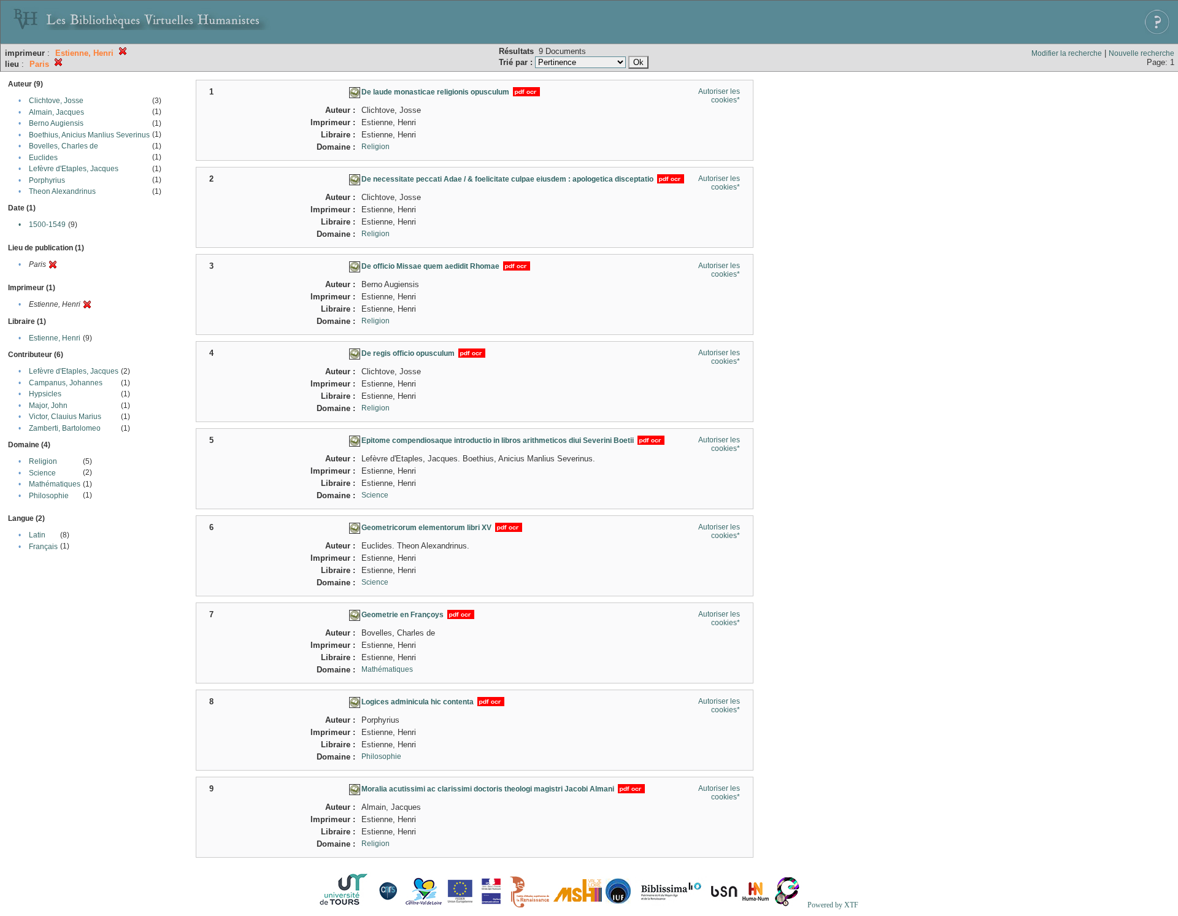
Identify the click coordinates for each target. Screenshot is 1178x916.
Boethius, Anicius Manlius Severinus (89, 135)
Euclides (43, 157)
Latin (37, 535)
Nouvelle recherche (1141, 53)
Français (43, 546)
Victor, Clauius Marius (65, 416)
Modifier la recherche (1066, 53)
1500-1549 (47, 224)
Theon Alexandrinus (62, 191)
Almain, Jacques (56, 112)
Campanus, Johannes (65, 383)
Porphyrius (47, 180)
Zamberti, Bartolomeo (65, 428)
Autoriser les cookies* (719, 95)
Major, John (48, 405)
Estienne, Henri (54, 338)
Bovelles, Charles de (63, 146)
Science (42, 473)
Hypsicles (45, 394)
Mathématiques (54, 484)
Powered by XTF (832, 905)
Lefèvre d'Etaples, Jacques (73, 168)
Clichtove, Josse (56, 100)
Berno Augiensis (56, 123)
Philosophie (49, 495)
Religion (43, 461)
